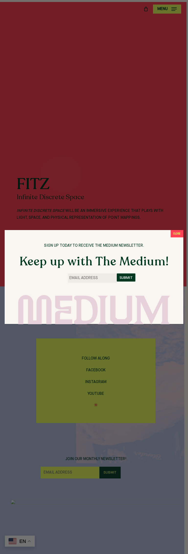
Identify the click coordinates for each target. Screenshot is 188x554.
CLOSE (176, 233)
